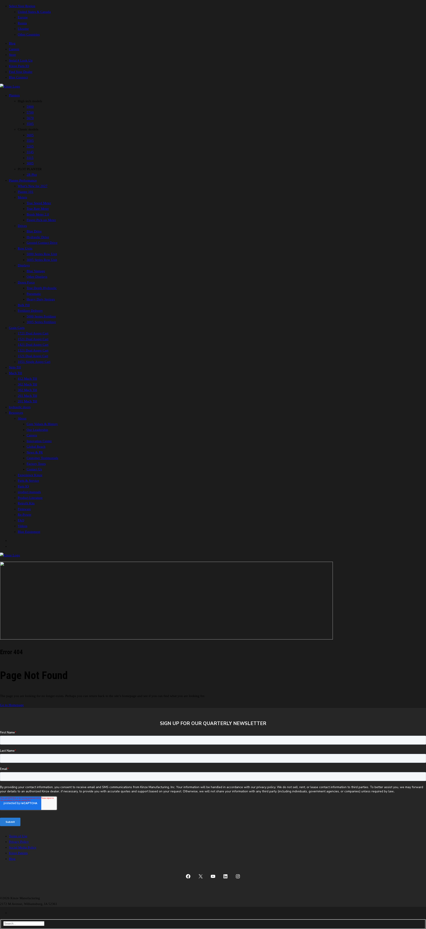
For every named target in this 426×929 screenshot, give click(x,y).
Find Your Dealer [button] (20, 72)
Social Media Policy (22, 847)
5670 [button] (30, 118)
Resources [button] (16, 412)
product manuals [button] (29, 492)
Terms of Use (18, 836)
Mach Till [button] (15, 373)
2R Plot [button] (32, 174)
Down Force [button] (26, 282)
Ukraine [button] (23, 28)
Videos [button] (22, 526)
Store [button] (12, 54)
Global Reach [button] (36, 446)
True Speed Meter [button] (39, 203)
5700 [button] (30, 112)
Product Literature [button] (30, 497)
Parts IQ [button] (23, 486)
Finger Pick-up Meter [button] (41, 220)
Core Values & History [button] (42, 424)
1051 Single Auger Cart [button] (34, 362)
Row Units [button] (25, 248)
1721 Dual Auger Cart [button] (33, 333)
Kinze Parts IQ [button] (19, 66)
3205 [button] (30, 146)
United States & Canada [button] (34, 12)
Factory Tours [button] (36, 463)
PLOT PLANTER (30, 169)
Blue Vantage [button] (36, 271)
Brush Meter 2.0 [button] (38, 214)
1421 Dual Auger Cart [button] (33, 344)
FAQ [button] (21, 520)
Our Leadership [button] (37, 430)
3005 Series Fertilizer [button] (41, 322)
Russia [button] (22, 23)
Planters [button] (14, 95)
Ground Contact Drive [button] (42, 242)
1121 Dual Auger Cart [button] (33, 356)
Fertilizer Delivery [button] (30, 310)
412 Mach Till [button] (27, 378)
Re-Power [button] (24, 514)
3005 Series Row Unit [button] (42, 260)
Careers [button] (14, 49)
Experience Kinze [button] (30, 475)
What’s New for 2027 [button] (32, 186)
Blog (12, 859)
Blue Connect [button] (18, 77)
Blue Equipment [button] (29, 531)
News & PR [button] (35, 452)
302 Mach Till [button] (27, 390)
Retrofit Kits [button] (26, 503)
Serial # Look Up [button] (21, 60)
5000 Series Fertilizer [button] (41, 316)
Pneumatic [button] (34, 294)
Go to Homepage (12, 705)
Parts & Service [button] (28, 480)
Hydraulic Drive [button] (38, 237)
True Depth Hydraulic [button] (42, 288)
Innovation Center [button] (39, 441)
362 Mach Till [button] (27, 384)
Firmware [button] (24, 509)
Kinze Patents (18, 853)
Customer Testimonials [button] (42, 458)
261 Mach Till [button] (27, 396)
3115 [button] (30, 158)
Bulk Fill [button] (24, 305)
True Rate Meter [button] (38, 208)
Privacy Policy (19, 841)
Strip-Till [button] (15, 367)
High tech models (30, 101)
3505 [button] (30, 124)
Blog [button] (12, 43)
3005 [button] (30, 163)
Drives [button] (22, 226)
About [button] (22, 418)
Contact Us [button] (34, 469)
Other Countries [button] (29, 34)
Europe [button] (23, 17)
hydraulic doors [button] (20, 407)
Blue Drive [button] (34, 231)
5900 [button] (30, 106)
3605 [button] (30, 135)
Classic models (28, 129)
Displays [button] (24, 265)
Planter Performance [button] (23, 180)
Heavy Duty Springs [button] (41, 299)
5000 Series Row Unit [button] (42, 254)
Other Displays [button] (37, 276)
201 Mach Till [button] (27, 401)
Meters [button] (22, 197)
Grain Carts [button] (17, 328)
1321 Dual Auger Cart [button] (33, 350)
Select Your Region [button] (22, 6)
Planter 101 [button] (26, 192)
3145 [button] (30, 152)
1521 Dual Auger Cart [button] (33, 339)
